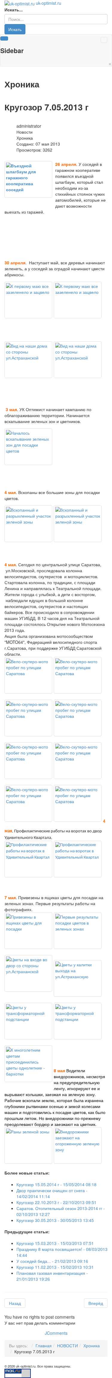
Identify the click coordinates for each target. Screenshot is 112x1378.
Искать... (13, 10)
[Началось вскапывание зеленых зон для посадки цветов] (28, 446)
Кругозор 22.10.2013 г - (56, 1202)
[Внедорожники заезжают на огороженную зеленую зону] (78, 1145)
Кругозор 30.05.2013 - (55, 1220)
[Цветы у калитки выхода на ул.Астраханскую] (78, 978)
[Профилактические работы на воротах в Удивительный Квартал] (28, 859)
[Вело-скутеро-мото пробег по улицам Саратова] (28, 675)
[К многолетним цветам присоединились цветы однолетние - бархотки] (28, 1063)
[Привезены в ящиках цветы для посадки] (28, 930)
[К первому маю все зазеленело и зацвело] (28, 300)
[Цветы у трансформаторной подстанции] (28, 1021)
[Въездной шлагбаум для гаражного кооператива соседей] (28, 179)
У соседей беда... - (52, 1261)
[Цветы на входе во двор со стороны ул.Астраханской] (28, 973)
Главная (44, 1345)
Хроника (91, 1345)
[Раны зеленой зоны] (28, 1145)
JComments (56, 1333)
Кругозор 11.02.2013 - (55, 1267)
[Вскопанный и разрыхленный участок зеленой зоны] (28, 523)
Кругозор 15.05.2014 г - (56, 1184)
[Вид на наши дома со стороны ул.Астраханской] (28, 359)
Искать (15, 29)
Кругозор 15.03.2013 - (55, 1243)
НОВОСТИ (67, 1345)
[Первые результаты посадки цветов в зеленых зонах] (78, 930)
